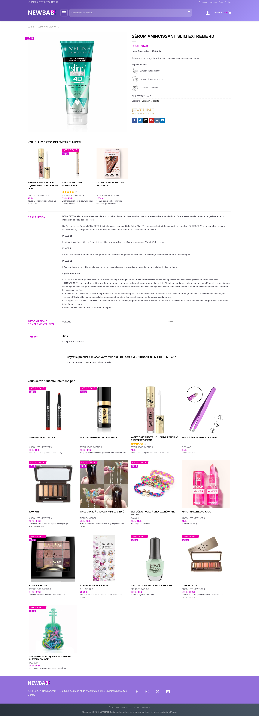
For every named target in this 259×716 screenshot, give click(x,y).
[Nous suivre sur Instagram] (147, 692)
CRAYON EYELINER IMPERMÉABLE (72, 184)
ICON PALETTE (189, 585)
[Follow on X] (157, 692)
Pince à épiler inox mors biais (199, 437)
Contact (228, 2)
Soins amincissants (48, 27)
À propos (203, 2)
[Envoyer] (189, 12)
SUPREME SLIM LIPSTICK (42, 437)
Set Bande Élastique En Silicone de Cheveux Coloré (50, 657)
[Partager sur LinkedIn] (162, 120)
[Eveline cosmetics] (143, 111)
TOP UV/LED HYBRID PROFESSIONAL (99, 437)
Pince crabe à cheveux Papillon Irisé (102, 512)
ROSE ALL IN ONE (38, 585)
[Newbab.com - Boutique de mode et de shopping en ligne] (42, 12)
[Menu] (64, 12)
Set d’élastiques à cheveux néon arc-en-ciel (153, 513)
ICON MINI (34, 512)
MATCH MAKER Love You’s (196, 512)
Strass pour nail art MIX (95, 585)
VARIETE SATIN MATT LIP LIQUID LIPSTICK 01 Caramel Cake (43, 185)
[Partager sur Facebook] (134, 120)
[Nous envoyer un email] (168, 692)
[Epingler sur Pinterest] (151, 120)
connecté (87, 362)
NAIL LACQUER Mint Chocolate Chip (151, 585)
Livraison (213, 2)
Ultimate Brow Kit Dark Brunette (111, 184)
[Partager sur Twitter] (140, 120)
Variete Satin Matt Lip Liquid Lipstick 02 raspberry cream (154, 438)
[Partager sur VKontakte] (157, 120)
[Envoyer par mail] (145, 120)
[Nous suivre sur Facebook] (137, 692)
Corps (31, 27)
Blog (221, 2)
